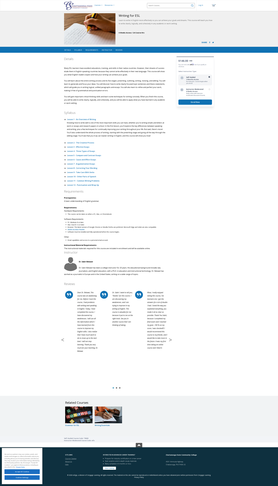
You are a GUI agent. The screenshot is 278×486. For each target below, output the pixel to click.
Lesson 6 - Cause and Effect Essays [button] (81, 159)
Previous (62, 339)
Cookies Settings (22, 478)
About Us (68, 461)
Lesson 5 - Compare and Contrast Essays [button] (84, 155)
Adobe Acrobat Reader (76, 229)
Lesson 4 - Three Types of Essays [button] (81, 151)
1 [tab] (113, 388)
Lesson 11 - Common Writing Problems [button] (83, 181)
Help (67, 464)
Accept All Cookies (22, 472)
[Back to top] (139, 445)
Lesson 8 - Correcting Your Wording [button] (82, 168)
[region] (22, 466)
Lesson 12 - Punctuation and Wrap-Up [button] (83, 185)
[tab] (114, 119)
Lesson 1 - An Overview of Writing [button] (81, 119)
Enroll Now (195, 102)
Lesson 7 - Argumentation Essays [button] (81, 164)
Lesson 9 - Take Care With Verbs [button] (80, 172)
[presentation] (98, 5)
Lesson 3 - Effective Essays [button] (78, 147)
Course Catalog (70, 458)
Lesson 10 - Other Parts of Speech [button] (81, 176)
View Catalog (109, 468)
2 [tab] (116, 388)
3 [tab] (120, 388)
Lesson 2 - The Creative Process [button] (80, 143)
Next (170, 339)
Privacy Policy (139, 477)
